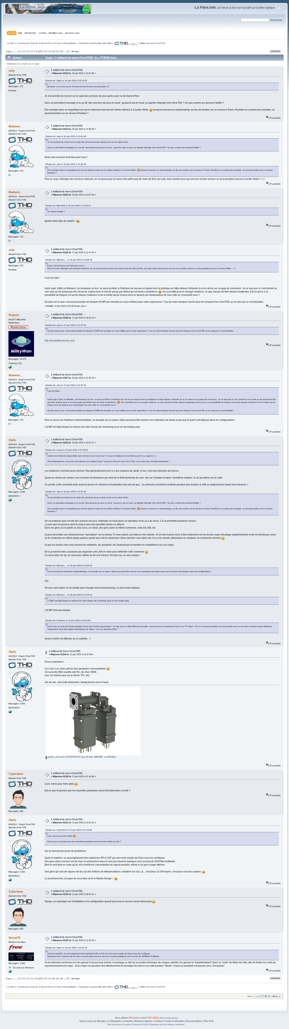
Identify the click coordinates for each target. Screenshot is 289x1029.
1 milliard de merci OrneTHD (67, 70)
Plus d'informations (169, 1018)
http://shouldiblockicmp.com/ (60, 340)
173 (23, 51)
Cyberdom (16, 773)
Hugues (14, 315)
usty (12, 70)
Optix (12, 440)
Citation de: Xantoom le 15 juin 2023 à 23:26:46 (67, 620)
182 (61, 51)
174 (27, 51)
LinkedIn (127, 1021)
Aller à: (250, 996)
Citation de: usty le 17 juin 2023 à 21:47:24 (65, 325)
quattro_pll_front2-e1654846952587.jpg (66, 757)
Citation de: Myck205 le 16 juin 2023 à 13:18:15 (68, 206)
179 (49, 51)
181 (57, 51)
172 (19, 51)
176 (35, 51)
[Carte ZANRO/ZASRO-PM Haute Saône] (10, 972)
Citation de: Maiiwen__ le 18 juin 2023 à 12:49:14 (68, 565)
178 (45, 51)
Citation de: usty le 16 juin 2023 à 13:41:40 (65, 136)
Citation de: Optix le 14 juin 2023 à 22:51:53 (66, 80)
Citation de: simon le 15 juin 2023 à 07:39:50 (66, 450)
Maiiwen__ (16, 126)
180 (53, 51)
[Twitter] (10, 368)
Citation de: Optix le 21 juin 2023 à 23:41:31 (66, 948)
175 (31, 51)
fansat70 (14, 937)
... (16, 51)
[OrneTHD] (10, 500)
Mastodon (116, 1021)
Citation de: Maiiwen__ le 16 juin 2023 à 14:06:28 (68, 260)
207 (68, 51)
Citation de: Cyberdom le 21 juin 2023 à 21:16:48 (68, 830)
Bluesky (101, 1021)
